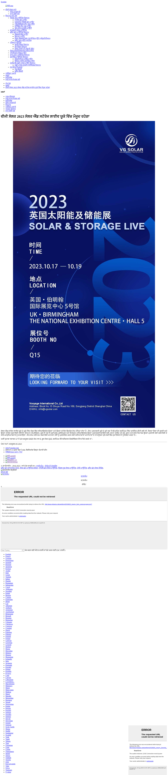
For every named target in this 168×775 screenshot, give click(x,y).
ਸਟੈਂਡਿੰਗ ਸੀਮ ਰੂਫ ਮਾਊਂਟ (23, 26)
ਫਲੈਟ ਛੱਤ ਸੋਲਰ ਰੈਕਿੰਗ (95, 468)
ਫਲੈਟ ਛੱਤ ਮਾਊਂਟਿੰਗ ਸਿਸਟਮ (19, 32)
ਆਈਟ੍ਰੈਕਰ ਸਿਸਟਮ (22, 45)
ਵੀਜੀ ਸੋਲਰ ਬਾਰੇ (10, 10)
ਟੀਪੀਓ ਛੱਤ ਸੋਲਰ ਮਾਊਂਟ (18, 53)
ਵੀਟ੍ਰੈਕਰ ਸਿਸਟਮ (21, 47)
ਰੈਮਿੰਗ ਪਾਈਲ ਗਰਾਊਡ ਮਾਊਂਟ (25, 61)
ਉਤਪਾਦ (8, 105)
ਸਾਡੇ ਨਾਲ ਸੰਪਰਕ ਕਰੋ (12, 79)
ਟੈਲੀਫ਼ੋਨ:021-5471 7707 (13, 452)
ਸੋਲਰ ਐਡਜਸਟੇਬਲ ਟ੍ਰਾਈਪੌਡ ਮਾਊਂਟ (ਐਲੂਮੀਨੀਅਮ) (32, 38)
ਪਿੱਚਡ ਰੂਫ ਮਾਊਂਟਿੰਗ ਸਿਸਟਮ (19, 18)
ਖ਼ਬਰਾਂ (7, 75)
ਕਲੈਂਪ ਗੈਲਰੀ (19, 71)
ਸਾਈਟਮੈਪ (39, 466)
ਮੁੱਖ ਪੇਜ (8, 83)
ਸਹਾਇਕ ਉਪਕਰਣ (16, 67)
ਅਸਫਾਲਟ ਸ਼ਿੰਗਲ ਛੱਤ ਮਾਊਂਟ (24, 22)
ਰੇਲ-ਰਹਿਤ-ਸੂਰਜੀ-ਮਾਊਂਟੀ (23, 28)
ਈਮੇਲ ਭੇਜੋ (4, 472)
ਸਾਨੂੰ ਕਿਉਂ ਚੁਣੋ (15, 14)
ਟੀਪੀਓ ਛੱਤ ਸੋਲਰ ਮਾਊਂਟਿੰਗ (48, 468)
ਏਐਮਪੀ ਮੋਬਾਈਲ (51, 466)
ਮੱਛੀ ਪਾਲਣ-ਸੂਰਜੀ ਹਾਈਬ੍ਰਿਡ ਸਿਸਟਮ (28, 65)
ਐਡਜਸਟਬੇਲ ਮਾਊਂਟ (21, 34)
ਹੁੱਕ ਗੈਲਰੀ (18, 69)
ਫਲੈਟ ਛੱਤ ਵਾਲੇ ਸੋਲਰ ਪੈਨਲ (10, 468)
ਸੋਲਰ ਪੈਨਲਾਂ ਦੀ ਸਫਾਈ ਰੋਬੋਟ (24, 49)
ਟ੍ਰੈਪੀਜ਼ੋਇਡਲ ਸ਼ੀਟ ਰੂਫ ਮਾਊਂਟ (25, 24)
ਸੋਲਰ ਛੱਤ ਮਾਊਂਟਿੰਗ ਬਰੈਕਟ (29, 468)
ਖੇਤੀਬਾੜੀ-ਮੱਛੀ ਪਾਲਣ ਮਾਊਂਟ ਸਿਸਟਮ (22, 63)
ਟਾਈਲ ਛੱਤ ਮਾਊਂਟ (21, 20)
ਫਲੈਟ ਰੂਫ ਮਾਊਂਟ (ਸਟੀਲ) (23, 40)
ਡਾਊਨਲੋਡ (8, 77)
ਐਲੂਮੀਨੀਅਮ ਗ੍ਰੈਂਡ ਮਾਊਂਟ (24, 59)
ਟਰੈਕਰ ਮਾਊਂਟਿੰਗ (15, 42)
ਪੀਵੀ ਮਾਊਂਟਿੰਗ (82, 468)
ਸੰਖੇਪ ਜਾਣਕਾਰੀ (15, 12)
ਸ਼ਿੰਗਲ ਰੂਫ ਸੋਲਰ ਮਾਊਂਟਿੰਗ (67, 468)
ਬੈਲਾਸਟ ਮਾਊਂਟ (20, 36)
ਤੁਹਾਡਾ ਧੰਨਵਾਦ (10, 109)
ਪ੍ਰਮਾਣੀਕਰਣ (10, 96)
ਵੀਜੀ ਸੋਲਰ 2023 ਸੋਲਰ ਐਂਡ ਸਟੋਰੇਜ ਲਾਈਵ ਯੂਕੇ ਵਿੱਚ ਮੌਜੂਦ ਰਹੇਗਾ (27, 87)
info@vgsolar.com (12, 448)
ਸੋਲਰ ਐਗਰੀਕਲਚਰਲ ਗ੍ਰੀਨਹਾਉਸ (22, 51)
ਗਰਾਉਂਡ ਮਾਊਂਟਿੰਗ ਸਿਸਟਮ (19, 57)
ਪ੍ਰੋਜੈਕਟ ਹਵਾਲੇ (10, 73)
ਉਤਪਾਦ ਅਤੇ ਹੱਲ (11, 16)
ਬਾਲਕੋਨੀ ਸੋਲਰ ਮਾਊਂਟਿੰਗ (18, 30)
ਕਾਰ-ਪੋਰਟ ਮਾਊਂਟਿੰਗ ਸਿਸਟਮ (20, 55)
